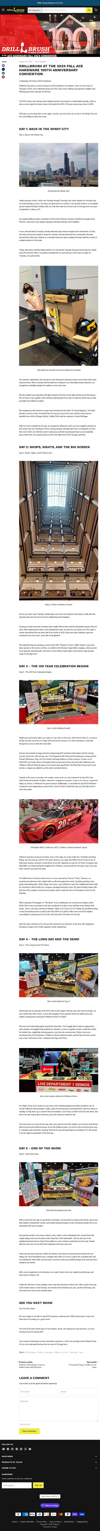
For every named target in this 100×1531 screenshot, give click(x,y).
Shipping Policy (82, 1522)
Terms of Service (56, 1522)
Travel (81, 1352)
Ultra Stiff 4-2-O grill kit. (59, 911)
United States (49, 1496)
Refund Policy (69, 1522)
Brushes (40, 1352)
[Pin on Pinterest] (3, 76)
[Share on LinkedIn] (3, 73)
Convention (49, 1352)
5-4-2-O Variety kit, (77, 909)
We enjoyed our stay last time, (75, 1329)
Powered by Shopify (50, 1527)
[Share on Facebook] (3, 65)
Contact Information (27, 1522)
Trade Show (73, 1352)
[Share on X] (3, 69)
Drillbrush (57, 1352)
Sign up (38, 1485)
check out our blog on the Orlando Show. (80, 1341)
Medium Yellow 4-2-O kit (57, 909)
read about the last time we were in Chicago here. (48, 1344)
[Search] (89, 10)
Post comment (29, 1431)
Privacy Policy (42, 1522)
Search (14, 1522)
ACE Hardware (31, 1352)
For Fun (65, 1352)
